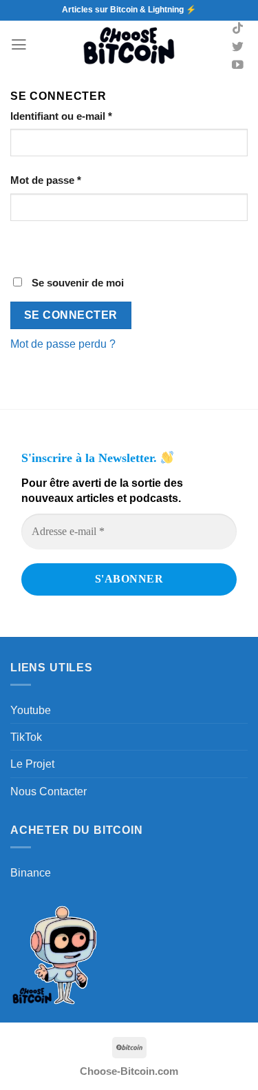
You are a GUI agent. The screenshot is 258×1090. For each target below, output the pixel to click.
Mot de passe (72, 180)
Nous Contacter (48, 791)
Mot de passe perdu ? (63, 343)
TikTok (26, 737)
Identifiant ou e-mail (87, 116)
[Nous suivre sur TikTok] (238, 29)
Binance (30, 872)
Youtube (30, 710)
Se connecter (71, 315)
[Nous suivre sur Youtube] (238, 65)
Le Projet (32, 763)
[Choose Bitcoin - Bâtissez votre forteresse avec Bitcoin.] (129, 45)
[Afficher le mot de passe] (24, 246)
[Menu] (19, 45)
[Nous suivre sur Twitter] (238, 47)
